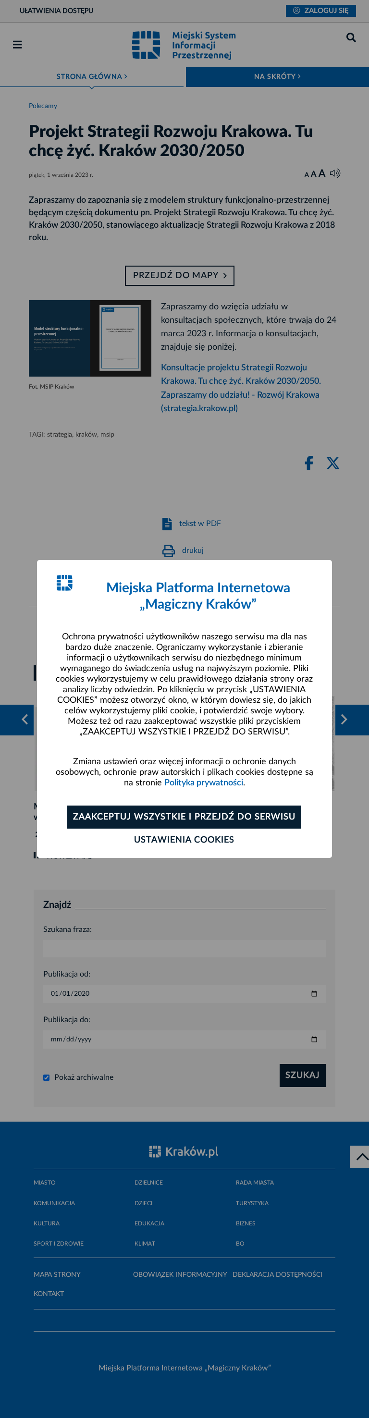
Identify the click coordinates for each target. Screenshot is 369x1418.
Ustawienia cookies (184, 840)
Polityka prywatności (203, 783)
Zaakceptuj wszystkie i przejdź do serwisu (184, 817)
